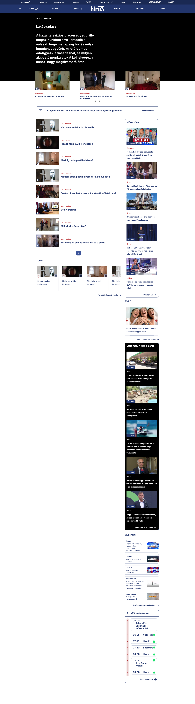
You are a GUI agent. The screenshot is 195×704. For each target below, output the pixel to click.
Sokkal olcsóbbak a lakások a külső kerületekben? (88, 193)
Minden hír (148, 295)
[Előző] (96, 101)
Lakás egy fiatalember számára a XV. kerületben (96, 97)
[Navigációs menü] (20, 8)
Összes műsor (146, 679)
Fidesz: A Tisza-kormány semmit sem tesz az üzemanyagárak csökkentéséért (141, 378)
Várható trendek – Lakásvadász (78, 127)
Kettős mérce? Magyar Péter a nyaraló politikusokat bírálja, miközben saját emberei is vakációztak (140, 448)
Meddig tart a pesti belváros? (77, 160)
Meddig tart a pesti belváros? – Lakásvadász (85, 176)
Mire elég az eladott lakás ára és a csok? (83, 242)
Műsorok (47, 19)
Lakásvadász (40, 93)
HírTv (38, 19)
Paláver (129, 278)
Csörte (129, 567)
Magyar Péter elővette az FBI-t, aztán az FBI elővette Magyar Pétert (141, 330)
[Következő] (99, 101)
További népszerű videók (108, 295)
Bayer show (131, 578)
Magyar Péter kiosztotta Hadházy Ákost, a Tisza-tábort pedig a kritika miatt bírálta (141, 518)
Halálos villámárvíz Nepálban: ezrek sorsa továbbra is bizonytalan (139, 412)
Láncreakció (131, 594)
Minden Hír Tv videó (144, 527)
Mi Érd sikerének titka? (73, 226)
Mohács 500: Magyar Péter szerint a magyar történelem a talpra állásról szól (140, 251)
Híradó (128, 541)
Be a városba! (68, 209)
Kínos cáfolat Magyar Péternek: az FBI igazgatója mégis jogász (142, 187)
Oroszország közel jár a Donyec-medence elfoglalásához (141, 218)
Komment (130, 148)
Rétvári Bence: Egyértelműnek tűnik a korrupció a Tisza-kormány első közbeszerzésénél (142, 484)
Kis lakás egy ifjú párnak (136, 96)
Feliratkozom (148, 110)
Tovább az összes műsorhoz (144, 605)
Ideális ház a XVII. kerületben (77, 143)
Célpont (129, 556)
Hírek (129, 182)
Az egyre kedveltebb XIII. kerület (50, 96)
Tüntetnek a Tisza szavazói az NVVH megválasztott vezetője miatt (140, 285)
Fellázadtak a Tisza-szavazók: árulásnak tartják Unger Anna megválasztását (140, 155)
